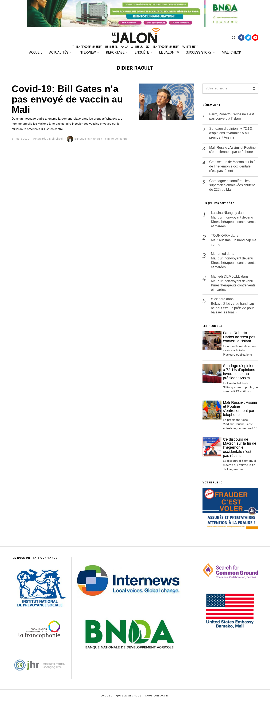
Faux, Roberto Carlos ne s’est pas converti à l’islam (231, 116)
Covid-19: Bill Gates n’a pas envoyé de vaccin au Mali (67, 99)
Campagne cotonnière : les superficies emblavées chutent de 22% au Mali (232, 185)
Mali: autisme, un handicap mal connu (234, 242)
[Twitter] (248, 37)
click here (218, 299)
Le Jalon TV (169, 52)
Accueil (35, 52)
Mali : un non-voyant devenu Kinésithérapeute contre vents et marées (233, 222)
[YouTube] (255, 37)
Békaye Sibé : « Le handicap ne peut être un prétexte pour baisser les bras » (232, 308)
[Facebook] (241, 37)
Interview (87, 52)
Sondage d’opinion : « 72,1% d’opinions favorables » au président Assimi (230, 133)
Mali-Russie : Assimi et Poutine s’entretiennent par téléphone (232, 150)
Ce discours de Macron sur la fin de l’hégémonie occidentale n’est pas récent (233, 166)
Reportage (115, 52)
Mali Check (231, 52)
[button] (253, 89)
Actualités (58, 52)
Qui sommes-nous (128, 696)
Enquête (142, 52)
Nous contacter (157, 696)
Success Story (199, 52)
